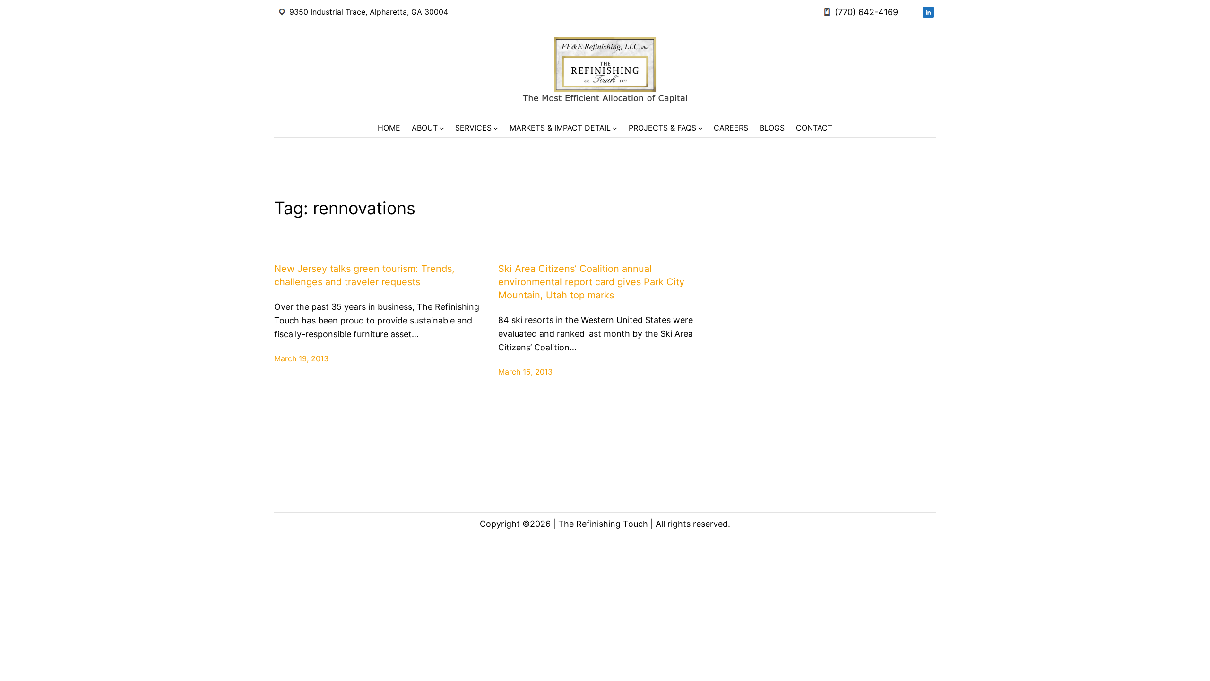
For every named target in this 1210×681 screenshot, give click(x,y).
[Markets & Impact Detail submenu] (615, 128)
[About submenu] (442, 128)
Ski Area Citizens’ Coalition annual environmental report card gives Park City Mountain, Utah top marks (591, 282)
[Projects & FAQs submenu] (700, 128)
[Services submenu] (495, 128)
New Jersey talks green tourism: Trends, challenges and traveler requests (364, 275)
